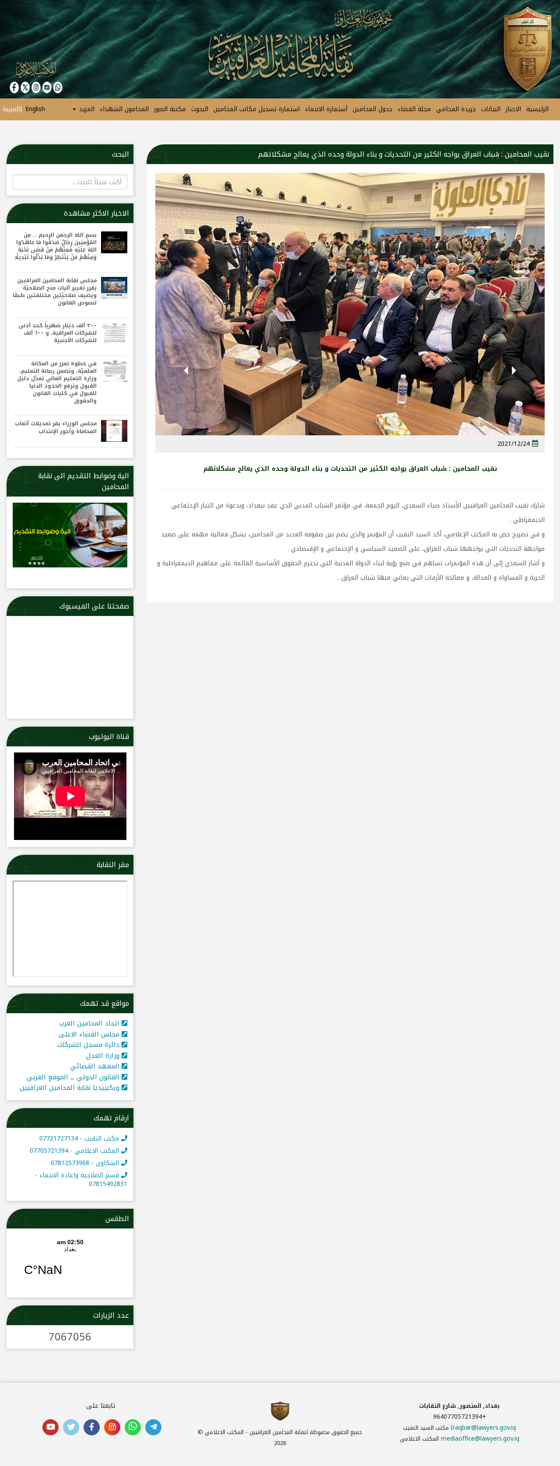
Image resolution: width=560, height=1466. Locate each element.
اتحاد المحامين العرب (90, 1023)
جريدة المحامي (456, 109)
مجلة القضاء (414, 109)
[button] (514, 381)
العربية (11, 109)
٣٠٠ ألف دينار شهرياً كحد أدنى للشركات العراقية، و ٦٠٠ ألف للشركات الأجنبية (57, 333)
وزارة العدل (104, 1056)
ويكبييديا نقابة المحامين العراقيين (71, 1087)
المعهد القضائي (96, 1066)
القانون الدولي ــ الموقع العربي (74, 1077)
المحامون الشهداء (124, 109)
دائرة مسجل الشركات (89, 1045)
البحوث (199, 109)
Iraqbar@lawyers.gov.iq (483, 1428)
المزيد (85, 109)
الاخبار (513, 109)
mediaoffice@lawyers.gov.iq (480, 1438)
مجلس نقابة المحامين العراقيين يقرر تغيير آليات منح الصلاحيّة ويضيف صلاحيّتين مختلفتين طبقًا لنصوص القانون (55, 292)
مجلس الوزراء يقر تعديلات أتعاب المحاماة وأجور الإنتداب (56, 427)
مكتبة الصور (170, 109)
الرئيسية (537, 109)
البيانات (490, 109)
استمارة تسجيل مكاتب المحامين (257, 109)
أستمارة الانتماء (326, 109)
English (35, 109)
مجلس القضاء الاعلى (90, 1034)
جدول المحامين (372, 109)
